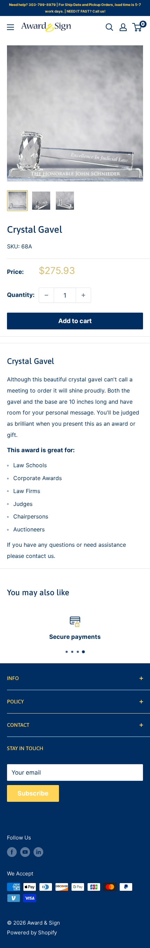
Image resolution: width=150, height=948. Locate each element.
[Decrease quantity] (46, 295)
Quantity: (21, 294)
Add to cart (75, 320)
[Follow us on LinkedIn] (38, 852)
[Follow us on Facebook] (12, 852)
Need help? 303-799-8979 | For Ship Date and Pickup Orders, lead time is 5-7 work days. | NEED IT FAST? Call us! (75, 7)
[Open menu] (10, 27)
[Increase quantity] (83, 295)
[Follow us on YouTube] (25, 852)
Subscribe (32, 793)
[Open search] (109, 27)
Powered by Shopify (32, 932)
